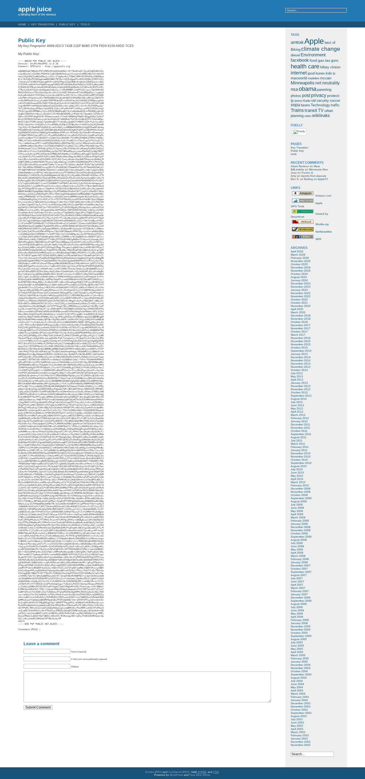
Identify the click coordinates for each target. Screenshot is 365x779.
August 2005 (299, 639)
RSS (34, 629)
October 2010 (299, 459)
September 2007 (301, 571)
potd (306, 95)
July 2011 (296, 440)
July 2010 (297, 469)
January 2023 (299, 289)
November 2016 (300, 337)
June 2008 (297, 546)
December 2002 (300, 741)
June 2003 (297, 722)
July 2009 (297, 504)
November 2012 (300, 389)
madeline (313, 78)
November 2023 (300, 286)
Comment (24, 629)
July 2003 (297, 719)
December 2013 (300, 363)
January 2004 (299, 700)
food (313, 60)
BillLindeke (297, 169)
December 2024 (300, 267)
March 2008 (298, 555)
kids (329, 73)
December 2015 (300, 341)
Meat (317, 166)
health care (305, 66)
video (307, 116)
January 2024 (299, 280)
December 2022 (300, 293)
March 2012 (298, 414)
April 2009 (297, 514)
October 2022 (299, 299)
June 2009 (297, 507)
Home (22, 24)
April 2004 (297, 690)
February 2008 (300, 559)
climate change (320, 49)
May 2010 (297, 475)
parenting (324, 90)
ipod (311, 73)
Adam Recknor (300, 166)
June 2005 (297, 645)
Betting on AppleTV (316, 179)
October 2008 (299, 533)
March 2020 (298, 312)
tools (85, 24)
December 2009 (300, 488)
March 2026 (298, 254)
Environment (313, 54)
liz (334, 73)
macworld (299, 78)
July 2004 (297, 680)
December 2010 (300, 453)
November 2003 (300, 706)
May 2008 (297, 549)
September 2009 (301, 498)
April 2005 (297, 652)
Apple (314, 41)
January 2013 (299, 382)
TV (321, 110)
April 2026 (297, 251)
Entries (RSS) (153, 771)
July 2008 (297, 543)
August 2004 (299, 677)
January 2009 (299, 523)
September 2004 (301, 674)
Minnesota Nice (318, 169)
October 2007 (299, 568)
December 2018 (300, 315)
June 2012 (297, 405)
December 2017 (300, 325)
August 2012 (299, 398)
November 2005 (300, 629)
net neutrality (327, 83)
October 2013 (299, 370)
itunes (320, 73)
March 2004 (298, 693)
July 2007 (297, 578)
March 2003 (298, 732)
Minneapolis (302, 82)
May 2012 (297, 408)
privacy (318, 95)
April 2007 (297, 584)
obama (307, 89)
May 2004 (297, 687)
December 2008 (300, 527)
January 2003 (299, 738)
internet (299, 73)
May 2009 (297, 511)
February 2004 (300, 696)
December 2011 (300, 424)
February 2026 (300, 257)
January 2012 (299, 421)
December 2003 (300, 703)
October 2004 (299, 671)
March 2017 (298, 334)
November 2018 (300, 318)
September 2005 (301, 636)
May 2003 (297, 725)
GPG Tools (297, 206)
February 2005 (300, 658)
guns (335, 60)
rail (313, 101)
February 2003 (300, 735)
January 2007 (299, 594)
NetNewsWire (323, 231)
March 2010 (298, 482)
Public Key (67, 24)
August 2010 (299, 466)
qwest (298, 100)
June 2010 (297, 472)
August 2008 (299, 539)
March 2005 (298, 655)
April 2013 (297, 379)
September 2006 (301, 600)
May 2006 (297, 613)
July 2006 (297, 607)
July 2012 (297, 402)
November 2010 (300, 456)
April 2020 (297, 309)
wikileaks (321, 115)
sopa (295, 105)
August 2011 (298, 437)
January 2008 (299, 562)
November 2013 (300, 366)
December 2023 (300, 283)
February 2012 (300, 418)
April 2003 (297, 728)
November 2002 (300, 744)
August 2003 (299, 716)
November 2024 (300, 270)
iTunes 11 (307, 172)
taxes (305, 105)
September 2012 (301, 395)
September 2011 (301, 434)
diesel (295, 55)
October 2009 (299, 495)
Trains (297, 110)
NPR (318, 239)
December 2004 (300, 664)
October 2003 (299, 709)
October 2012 (299, 392)
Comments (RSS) (178, 771)
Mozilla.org (322, 224)
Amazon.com (323, 195)
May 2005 (297, 648)
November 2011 (300, 427)
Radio (306, 100)
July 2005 (297, 642)
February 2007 (300, 591)
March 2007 (298, 587)
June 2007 (297, 581)
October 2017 (299, 331)
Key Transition (42, 24)
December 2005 (300, 626)
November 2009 (300, 491)
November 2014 (300, 360)
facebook (300, 60)
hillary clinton (330, 67)
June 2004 (297, 684)
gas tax (324, 60)
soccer (335, 101)
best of (330, 43)
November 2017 (300, 328)
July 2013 (297, 373)
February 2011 (300, 446)
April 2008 (297, 552)
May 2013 (297, 376)
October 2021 (299, 302)
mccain (325, 78)
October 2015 (299, 347)
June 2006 (297, 610)
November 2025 (300, 261)
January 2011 (299, 450)
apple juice (35, 9)
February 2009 (300, 520)
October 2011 (299, 430)
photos (296, 96)
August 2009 (299, 501)
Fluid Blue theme (199, 774)
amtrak (297, 42)
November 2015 (300, 344)
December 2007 (300, 565)
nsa (294, 89)
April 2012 (297, 411)
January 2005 (299, 661)
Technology (320, 105)
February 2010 (300, 485)
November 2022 (300, 296)
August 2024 (299, 277)
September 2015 (301, 350)
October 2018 (299, 321)
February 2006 (300, 619)
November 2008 (300, 530)
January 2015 (299, 354)
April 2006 (297, 616)
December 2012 (300, 386)
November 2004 (300, 668)
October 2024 (299, 273)
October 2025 (299, 264)
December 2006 (300, 597)
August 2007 (299, 575)
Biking (295, 50)
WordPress (176, 774)
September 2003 (301, 712)
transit (311, 110)
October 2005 (299, 632)
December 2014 (300, 357)
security (323, 101)
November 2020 (300, 305)
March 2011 (298, 443)
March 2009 (298, 517)
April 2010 (297, 478)
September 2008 (301, 536)
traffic (335, 105)
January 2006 (299, 623)
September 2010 (301, 462)
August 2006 (299, 603)
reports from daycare (313, 175)
